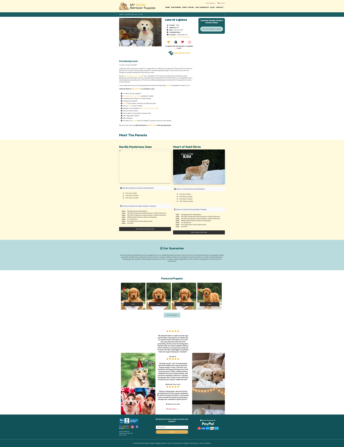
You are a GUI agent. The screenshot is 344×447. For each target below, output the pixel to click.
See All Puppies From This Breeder (178, 37)
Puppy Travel (188, 7)
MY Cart (222, 3)
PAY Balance (210, 3)
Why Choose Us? (202, 7)
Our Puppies (176, 7)
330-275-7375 (136, 89)
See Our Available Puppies (211, 29)
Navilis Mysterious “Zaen (132, 76)
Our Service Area (177, 443)
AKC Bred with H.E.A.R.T (148, 108)
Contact (220, 7)
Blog (212, 7)
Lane (141, 14)
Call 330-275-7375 (182, 53)
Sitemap (186, 443)
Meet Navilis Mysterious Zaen (145, 229)
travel (135, 121)
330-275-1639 (122, 435)
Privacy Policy (194, 443)
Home (167, 7)
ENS (167, 85)
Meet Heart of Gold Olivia (199, 232)
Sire (124, 103)
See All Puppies (172, 315)
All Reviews (171, 409)
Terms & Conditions (205, 443)
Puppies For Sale (131, 14)
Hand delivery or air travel (132, 96)
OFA (129, 106)
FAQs (169, 443)
